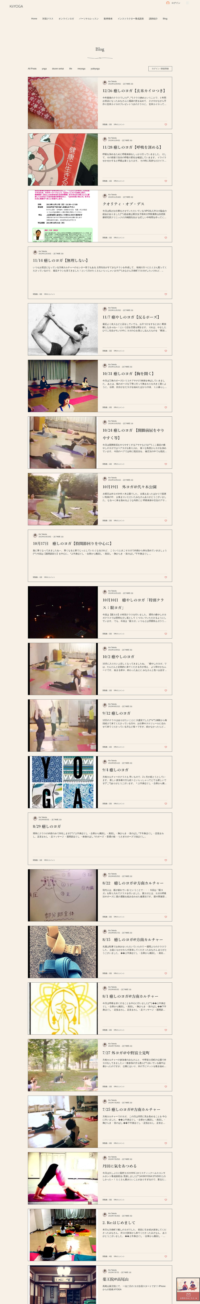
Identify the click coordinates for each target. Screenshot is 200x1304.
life (70, 69)
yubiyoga (95, 69)
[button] (187, 3)
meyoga (81, 69)
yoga (44, 69)
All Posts (32, 69)
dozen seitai (58, 69)
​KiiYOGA (16, 6)
